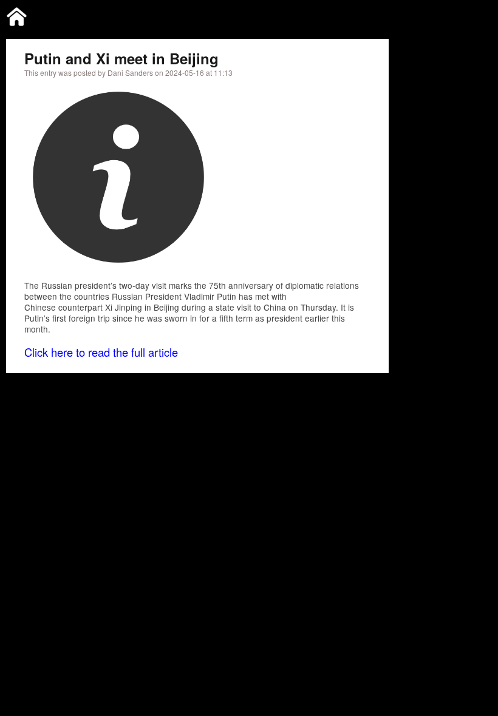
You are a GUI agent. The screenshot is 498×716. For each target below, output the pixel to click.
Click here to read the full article (101, 352)
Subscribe (424, 14)
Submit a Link (368, 14)
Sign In (468, 14)
